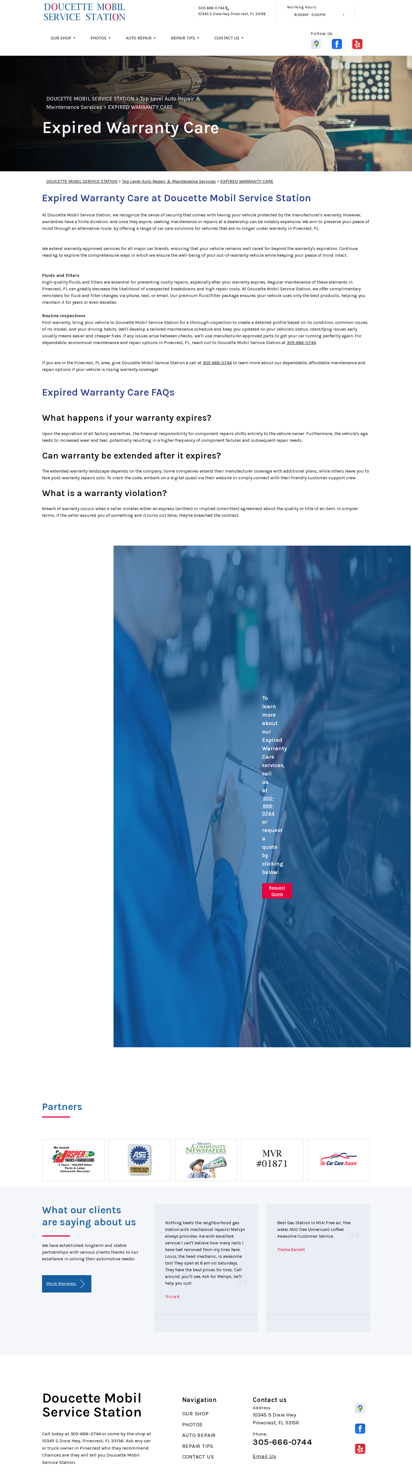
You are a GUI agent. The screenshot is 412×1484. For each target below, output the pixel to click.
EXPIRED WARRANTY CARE (140, 107)
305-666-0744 (211, 8)
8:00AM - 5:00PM (309, 14)
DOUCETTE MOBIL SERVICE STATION (90, 98)
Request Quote (277, 891)
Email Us (264, 1456)
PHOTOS (99, 38)
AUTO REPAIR (139, 38)
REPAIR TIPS (183, 38)
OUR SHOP (61, 38)
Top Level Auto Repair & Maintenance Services (169, 181)
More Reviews (61, 1283)
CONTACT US (226, 38)
